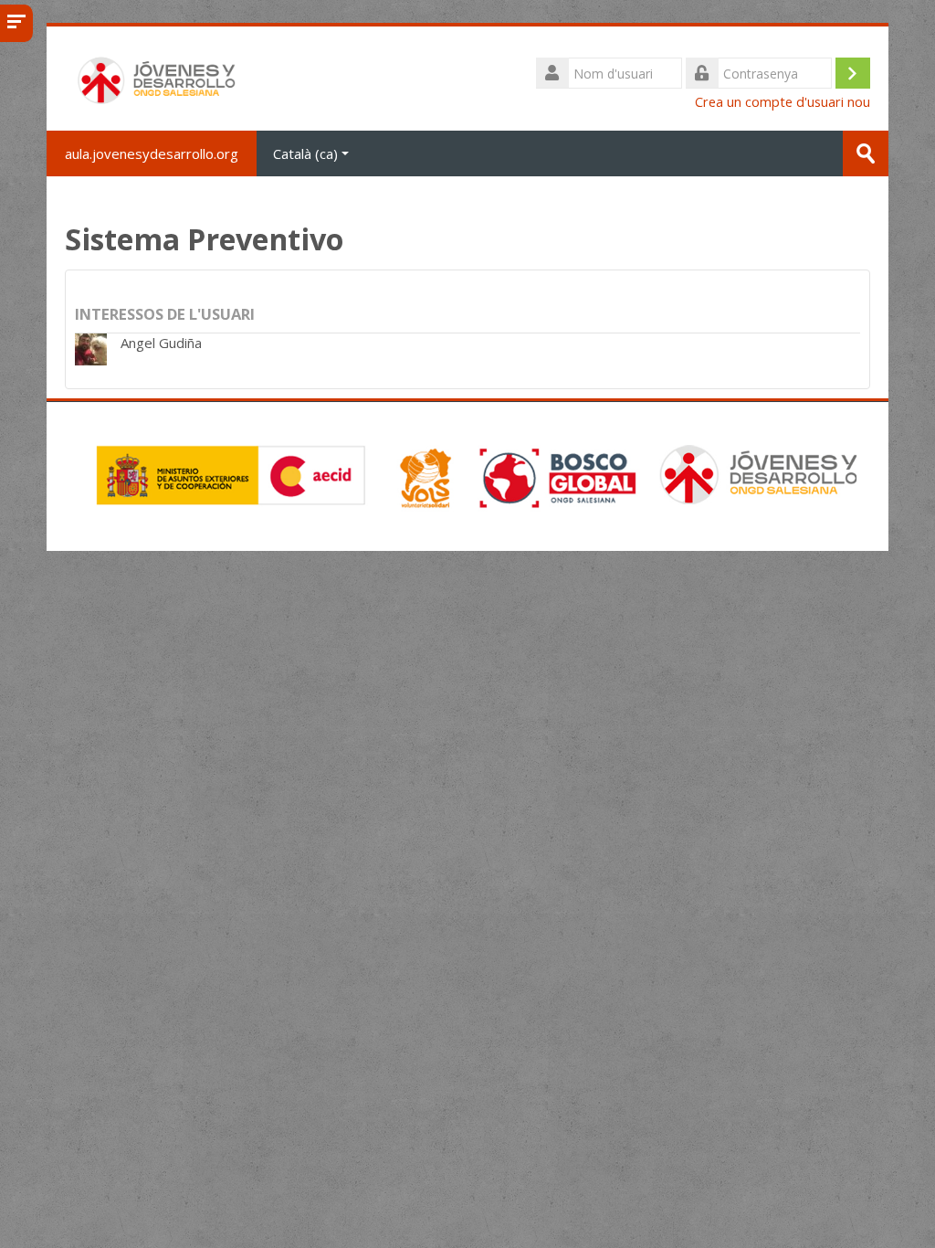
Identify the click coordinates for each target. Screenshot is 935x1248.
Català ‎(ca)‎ (305, 153)
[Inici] (159, 77)
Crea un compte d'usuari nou (782, 102)
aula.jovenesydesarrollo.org (151, 153)
